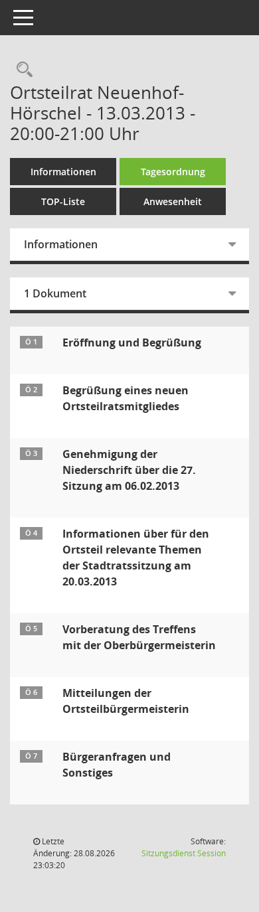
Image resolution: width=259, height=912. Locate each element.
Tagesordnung (173, 171)
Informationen (63, 171)
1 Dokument (55, 293)
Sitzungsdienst (183, 853)
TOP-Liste (63, 201)
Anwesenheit (172, 201)
